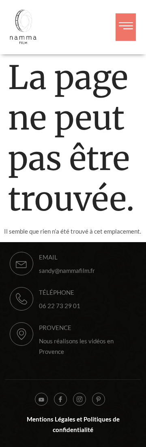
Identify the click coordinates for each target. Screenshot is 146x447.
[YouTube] (41, 399)
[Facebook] (60, 399)
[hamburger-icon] (126, 27)
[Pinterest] (98, 399)
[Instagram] (79, 399)
